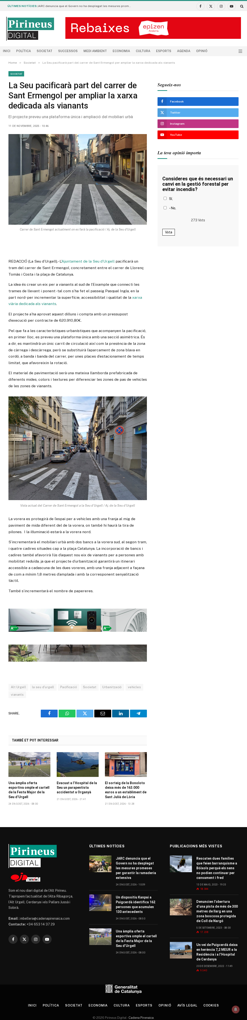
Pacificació (68, 687)
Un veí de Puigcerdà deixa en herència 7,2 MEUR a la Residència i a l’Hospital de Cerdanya (217, 952)
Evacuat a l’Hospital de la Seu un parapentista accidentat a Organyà (77, 787)
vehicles (134, 687)
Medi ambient (95, 51)
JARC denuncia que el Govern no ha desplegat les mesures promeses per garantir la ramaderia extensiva (85, 6)
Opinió (201, 51)
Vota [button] (168, 232)
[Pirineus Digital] (30, 28)
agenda (183, 51)
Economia (121, 51)
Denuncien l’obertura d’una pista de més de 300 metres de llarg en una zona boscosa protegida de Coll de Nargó (217, 911)
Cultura (143, 51)
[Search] (241, 6)
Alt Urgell (18, 687)
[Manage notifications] (236, 1009)
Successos (68, 51)
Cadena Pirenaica (141, 1018)
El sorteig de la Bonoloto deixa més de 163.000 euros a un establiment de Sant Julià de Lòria (125, 790)
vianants (17, 694)
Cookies (211, 1005)
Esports (163, 51)
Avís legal (187, 1005)
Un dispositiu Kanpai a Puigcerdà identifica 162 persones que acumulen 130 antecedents (135, 904)
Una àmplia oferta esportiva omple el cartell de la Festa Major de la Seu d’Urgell (28, 790)
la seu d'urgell (43, 687)
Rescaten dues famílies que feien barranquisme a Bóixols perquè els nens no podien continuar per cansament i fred (216, 868)
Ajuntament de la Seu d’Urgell (88, 261)
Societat (44, 51)
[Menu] (240, 51)
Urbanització (112, 687)
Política (23, 51)
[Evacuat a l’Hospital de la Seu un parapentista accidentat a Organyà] (78, 764)
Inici (6, 51)
